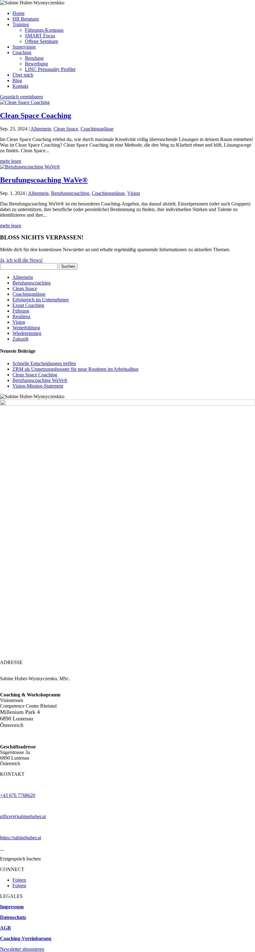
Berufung (34, 58)
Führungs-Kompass (44, 30)
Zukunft (20, 339)
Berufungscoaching (70, 193)
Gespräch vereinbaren (21, 96)
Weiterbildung (26, 327)
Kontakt (20, 86)
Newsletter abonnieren (22, 949)
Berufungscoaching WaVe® (44, 180)
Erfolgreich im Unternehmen (40, 299)
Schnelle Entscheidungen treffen (44, 363)
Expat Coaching (28, 305)
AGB (5, 928)
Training (20, 24)
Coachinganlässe (97, 128)
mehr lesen (10, 161)
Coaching (21, 52)
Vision (133, 193)
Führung (20, 310)
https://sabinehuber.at (20, 837)
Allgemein (40, 128)
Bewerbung (36, 63)
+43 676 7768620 (17, 795)
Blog (17, 80)
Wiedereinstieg (26, 333)
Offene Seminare (41, 41)
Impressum (12, 906)
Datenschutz (13, 917)
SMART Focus (40, 35)
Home (18, 13)
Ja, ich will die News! (21, 260)
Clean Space (65, 128)
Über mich (22, 75)
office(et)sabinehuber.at (23, 816)
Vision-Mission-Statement (37, 386)
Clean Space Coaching (35, 115)
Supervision (24, 46)
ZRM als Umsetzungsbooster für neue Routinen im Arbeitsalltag (75, 369)
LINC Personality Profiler (50, 69)
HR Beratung (25, 18)
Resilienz (21, 316)
